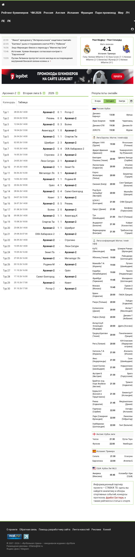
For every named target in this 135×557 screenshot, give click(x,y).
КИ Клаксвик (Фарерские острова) (126, 344)
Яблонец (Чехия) (100, 257)
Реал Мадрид (98, 40)
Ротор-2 (69, 112)
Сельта (96, 456)
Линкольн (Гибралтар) (127, 417)
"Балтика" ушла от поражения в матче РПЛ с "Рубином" (39, 44)
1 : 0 (60, 130)
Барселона (98, 461)
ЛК (9, 21)
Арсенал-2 (48, 112)
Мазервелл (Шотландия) (126, 279)
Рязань (50, 118)
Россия (48, 12)
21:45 (112, 403)
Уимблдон (128, 444)
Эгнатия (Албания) (128, 166)
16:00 (112, 121)
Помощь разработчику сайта (54, 529)
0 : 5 (60, 203)
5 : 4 (60, 148)
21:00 (112, 202)
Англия (60, 12)
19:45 (112, 280)
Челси (95, 439)
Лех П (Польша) (125, 217)
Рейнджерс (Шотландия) (126, 257)
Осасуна (128, 456)
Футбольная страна (32, 543)
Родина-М (70, 179)
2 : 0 (60, 155)
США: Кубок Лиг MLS (106, 468)
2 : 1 (60, 161)
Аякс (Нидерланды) (99, 360)
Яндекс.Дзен (13, 549)
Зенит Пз (69, 167)
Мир (120, 12)
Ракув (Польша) (100, 302)
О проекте (12, 529)
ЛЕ (3, 21)
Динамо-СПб (98, 125)
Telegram (24, 549)
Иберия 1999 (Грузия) (99, 144)
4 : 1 (60, 185)
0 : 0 (60, 118)
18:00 (112, 250)
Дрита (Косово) (125, 326)
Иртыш (129, 115)
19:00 (112, 144)
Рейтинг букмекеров (14, 12)
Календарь (9, 102)
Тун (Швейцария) (99, 216)
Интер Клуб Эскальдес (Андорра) (98, 326)
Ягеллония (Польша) (127, 144)
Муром (129, 130)
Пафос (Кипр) (99, 317)
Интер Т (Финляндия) (126, 309)
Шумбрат (49, 142)
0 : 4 (60, 191)
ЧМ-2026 (36, 12)
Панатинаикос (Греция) (126, 334)
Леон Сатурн (47, 161)
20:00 (112, 159)
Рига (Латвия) (99, 344)
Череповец (127, 121)
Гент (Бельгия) (126, 425)
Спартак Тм (71, 136)
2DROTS (96, 130)
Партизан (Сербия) (97, 410)
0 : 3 (60, 124)
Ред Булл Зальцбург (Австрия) (97, 193)
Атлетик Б (128, 461)
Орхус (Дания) (99, 209)
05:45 (112, 475)
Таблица (22, 102)
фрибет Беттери (114, 497)
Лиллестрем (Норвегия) (98, 166)
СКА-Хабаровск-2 (74, 148)
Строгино (49, 155)
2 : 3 (60, 142)
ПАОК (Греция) (126, 295)
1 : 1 (60, 136)
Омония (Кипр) (100, 184)
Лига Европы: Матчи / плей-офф (112, 137)
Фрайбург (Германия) (98, 279)
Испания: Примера (107, 53)
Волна (68, 124)
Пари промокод (105, 12)
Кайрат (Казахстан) (127, 224)
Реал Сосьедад (114, 40)
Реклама (96, 529)
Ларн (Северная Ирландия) (100, 417)
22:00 (112, 410)
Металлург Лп (46, 173)
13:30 (112, 115)
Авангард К (48, 130)
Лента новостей (81, 529)
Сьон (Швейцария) (126, 360)
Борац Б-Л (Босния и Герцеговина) (99, 394)
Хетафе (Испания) (128, 410)
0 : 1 (60, 112)
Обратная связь (28, 529)
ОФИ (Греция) (126, 202)
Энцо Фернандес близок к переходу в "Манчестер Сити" (39, 47)
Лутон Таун (127, 439)
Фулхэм (96, 444)
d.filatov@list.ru (36, 546)
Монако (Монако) (97, 287)
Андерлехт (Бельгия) (98, 224)
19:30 (112, 125)
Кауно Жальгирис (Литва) (98, 175)
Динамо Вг (127, 125)
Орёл (51, 185)
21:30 (112, 224)
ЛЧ (127, 12)
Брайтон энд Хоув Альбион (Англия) (99, 384)
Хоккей (107, 529)
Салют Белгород (74, 191)
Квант (51, 197)
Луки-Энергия (99, 121)
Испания (73, 12)
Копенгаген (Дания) (98, 309)
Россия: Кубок (103, 108)
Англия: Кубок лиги (105, 434)
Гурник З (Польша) (128, 287)
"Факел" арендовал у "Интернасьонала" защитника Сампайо (41, 40)
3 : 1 (60, 173)
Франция (87, 12)
